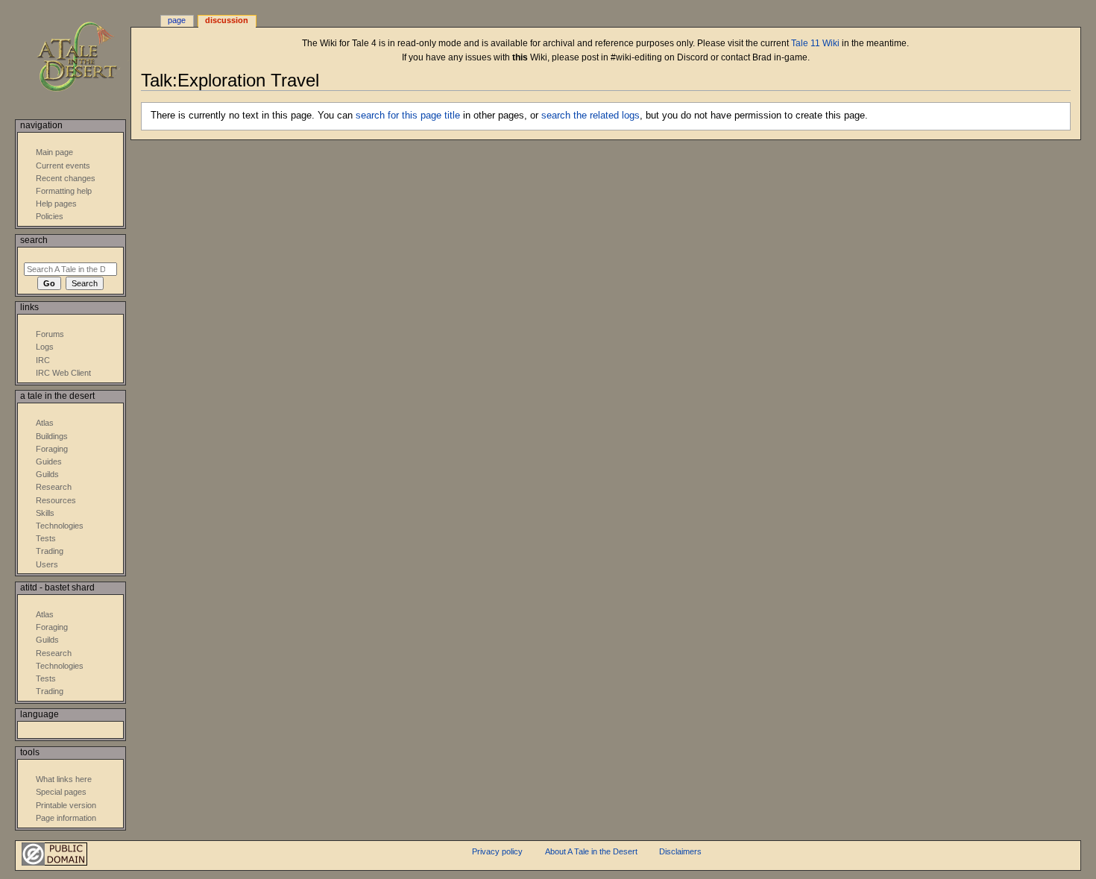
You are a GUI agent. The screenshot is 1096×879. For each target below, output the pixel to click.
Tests (46, 538)
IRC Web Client (63, 372)
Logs (45, 346)
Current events (63, 165)
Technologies (60, 525)
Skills (45, 512)
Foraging (52, 448)
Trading (49, 550)
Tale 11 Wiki (815, 43)
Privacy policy (497, 851)
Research (54, 486)
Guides (49, 461)
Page (177, 20)
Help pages (56, 203)
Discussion (226, 20)
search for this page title (408, 115)
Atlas (45, 422)
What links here (64, 779)
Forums (50, 334)
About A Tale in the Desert (591, 851)
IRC (43, 360)
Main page (54, 152)
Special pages (61, 791)
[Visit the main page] (87, 58)
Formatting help (64, 190)
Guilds (47, 474)
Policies (49, 216)
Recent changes (65, 178)
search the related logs (590, 115)
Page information (66, 817)
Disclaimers (680, 851)
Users (47, 564)
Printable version (66, 805)
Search (34, 240)
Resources (56, 500)
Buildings (52, 436)
